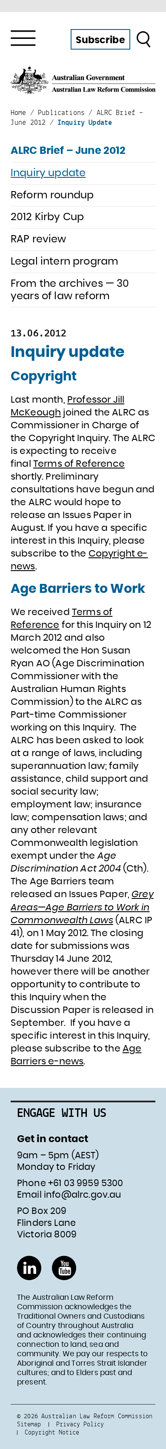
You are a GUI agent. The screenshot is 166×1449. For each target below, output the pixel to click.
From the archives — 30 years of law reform (70, 290)
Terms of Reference (79, 463)
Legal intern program (64, 261)
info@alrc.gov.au (82, 1194)
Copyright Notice (52, 1432)
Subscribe (100, 40)
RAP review (38, 239)
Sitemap (29, 1424)
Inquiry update (48, 173)
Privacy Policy (80, 1424)
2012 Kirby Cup (47, 217)
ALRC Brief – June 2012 (68, 151)
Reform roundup (52, 195)
